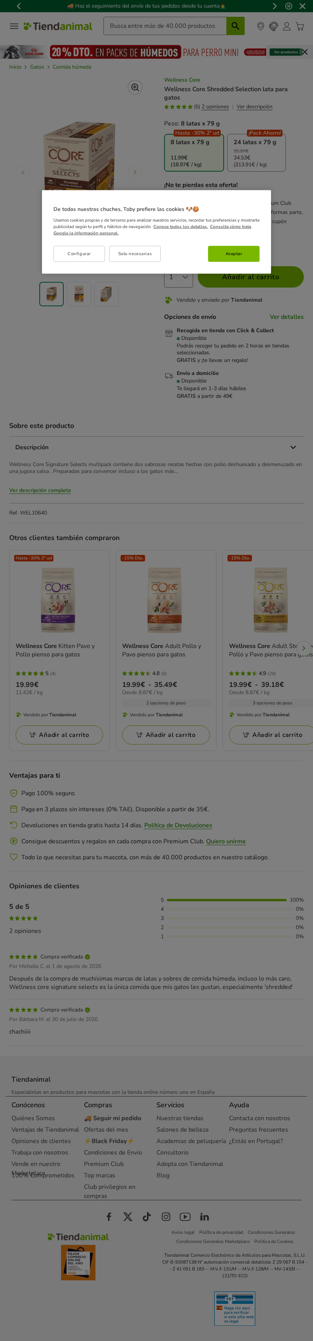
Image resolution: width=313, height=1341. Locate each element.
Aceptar (234, 254)
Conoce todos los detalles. (180, 227)
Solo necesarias (135, 254)
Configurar (79, 254)
